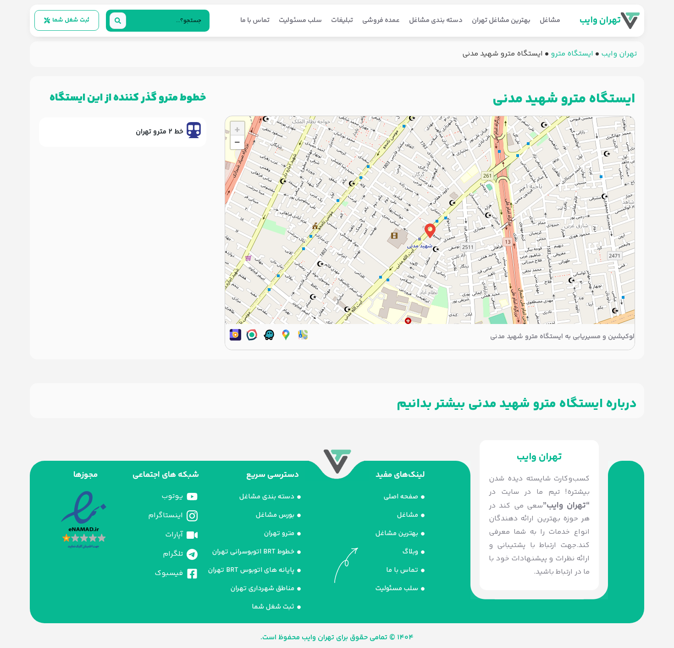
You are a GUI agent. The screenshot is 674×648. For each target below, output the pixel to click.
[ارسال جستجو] (118, 20)
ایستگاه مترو (572, 54)
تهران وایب (600, 20)
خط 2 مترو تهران (159, 132)
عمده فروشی (381, 20)
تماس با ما (255, 20)
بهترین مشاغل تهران (501, 20)
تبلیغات (342, 20)
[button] (430, 230)
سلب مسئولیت (300, 20)
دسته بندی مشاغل (436, 20)
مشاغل (550, 20)
